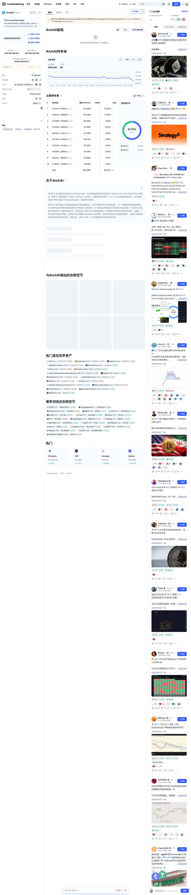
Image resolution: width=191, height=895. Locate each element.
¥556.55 (87, 367)
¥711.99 (61, 363)
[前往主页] (13, 4)
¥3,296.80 (62, 379)
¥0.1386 (64, 359)
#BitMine (156, 289)
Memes (18, 129)
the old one (129, 19)
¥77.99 (122, 371)
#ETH (182, 295)
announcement (67, 21)
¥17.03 (65, 383)
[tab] (118, 30)
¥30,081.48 (63, 371)
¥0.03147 (86, 375)
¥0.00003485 (94, 379)
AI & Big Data (8, 129)
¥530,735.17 (62, 355)
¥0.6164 (58, 367)
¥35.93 (118, 367)
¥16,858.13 (123, 359)
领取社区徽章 (35, 42)
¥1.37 (94, 371)
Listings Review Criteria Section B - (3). (20, 26)
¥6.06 (119, 363)
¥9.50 (95, 359)
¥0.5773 (118, 375)
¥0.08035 (96, 355)
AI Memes (28, 129)
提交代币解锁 (35, 38)
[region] (72, 4)
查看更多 (185, 11)
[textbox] (167, 890)
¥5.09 (58, 375)
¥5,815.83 (90, 363)
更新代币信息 (35, 34)
